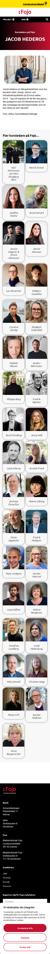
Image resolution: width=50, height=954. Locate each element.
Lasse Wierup (13, 468)
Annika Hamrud (36, 575)
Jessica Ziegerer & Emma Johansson (13, 253)
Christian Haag (36, 681)
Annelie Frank (36, 468)
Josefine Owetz (13, 214)
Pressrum (7, 886)
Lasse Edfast (13, 609)
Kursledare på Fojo (25, 32)
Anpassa (25, 937)
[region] (25, 928)
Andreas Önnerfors (13, 503)
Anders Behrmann (36, 365)
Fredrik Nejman (36, 401)
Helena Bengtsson (36, 611)
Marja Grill (13, 714)
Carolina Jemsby (13, 328)
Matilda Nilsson (13, 365)
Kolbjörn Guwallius (36, 292)
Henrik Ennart (36, 167)
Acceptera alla (25, 928)
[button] (47, 19)
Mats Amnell (13, 681)
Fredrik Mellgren (36, 539)
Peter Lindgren (14, 573)
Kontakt (6, 881)
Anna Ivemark (36, 212)
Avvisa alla (25, 947)
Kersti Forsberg (14, 435)
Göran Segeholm (13, 539)
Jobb (5, 873)
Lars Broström (13, 290)
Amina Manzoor (36, 250)
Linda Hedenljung (36, 647)
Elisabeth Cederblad (36, 328)
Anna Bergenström (14, 752)
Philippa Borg (14, 399)
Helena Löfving (36, 501)
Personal (6, 877)
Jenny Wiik (36, 435)
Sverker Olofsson (36, 716)
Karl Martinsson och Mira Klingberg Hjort (13, 173)
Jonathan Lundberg (14, 647)
